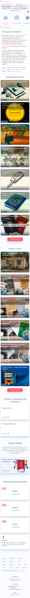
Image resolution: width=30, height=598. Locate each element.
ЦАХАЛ (9, 71)
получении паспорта (7, 46)
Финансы (9, 67)
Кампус (3, 69)
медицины (15, 55)
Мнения (13, 67)
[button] (28, 11)
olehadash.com (18, 579)
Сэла (21, 69)
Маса (13, 69)
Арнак (3, 558)
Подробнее (15, 494)
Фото (24, 69)
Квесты (3, 67)
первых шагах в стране (20, 44)
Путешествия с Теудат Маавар (9, 570)
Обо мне (19, 71)
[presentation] (5, 20)
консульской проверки (7, 44)
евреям (20, 37)
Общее (18, 67)
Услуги (22, 570)
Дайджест (4, 71)
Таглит (17, 69)
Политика (9, 69)
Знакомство (23, 67)
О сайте (14, 71)
